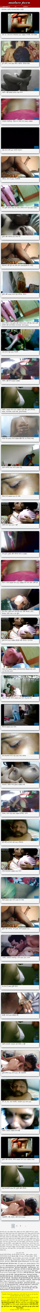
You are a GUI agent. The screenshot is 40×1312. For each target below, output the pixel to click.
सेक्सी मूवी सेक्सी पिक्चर (25, 1284)
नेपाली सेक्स (17, 1269)
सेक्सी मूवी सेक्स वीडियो (6, 1258)
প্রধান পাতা (5, 6)
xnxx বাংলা (5, 1240)
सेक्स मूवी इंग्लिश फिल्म (13, 1284)
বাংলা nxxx (37, 1245)
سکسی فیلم (33, 1286)
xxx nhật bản (31, 1302)
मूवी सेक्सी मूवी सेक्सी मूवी (15, 1288)
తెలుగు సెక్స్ (15, 1256)
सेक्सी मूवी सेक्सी (4, 1263)
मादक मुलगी (34, 1271)
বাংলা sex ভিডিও (21, 1248)
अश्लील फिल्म (34, 1284)
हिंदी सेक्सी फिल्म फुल (11, 1266)
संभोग (33, 1288)
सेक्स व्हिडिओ (14, 1278)
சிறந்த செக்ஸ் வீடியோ (10, 1281)
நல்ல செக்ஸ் (25, 1258)
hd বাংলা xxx (3, 1231)
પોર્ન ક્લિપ (20, 1272)
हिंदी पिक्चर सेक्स (13, 1263)
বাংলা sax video (20, 1246)
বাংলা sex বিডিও (12, 1248)
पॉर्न (6, 1284)
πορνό (23, 1259)
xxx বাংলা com (12, 1241)
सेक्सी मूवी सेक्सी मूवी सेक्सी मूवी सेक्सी (26, 1266)
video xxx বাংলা (21, 1231)
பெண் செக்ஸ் (4, 1272)
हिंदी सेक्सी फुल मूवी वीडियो (8, 1302)
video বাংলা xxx (30, 1231)
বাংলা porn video (10, 1246)
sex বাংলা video (16, 1258)
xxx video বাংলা (28, 1240)
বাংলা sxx (34, 1248)
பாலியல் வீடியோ (33, 1301)
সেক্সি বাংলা (17, 1302)
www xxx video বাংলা (17, 1235)
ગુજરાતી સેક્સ (4, 1288)
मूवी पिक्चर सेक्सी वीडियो (21, 1267)
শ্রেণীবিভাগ (25, 6)
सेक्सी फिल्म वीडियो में (15, 1289)
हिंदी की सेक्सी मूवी (6, 1278)
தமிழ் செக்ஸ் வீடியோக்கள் (23, 1271)
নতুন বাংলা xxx (25, 1243)
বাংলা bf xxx (9, 1245)
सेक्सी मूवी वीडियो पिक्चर (20, 1274)
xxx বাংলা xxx (29, 1241)
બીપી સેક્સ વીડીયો (15, 1286)
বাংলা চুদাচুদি (32, 1258)
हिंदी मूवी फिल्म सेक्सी (10, 1271)
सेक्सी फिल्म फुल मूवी (26, 1306)
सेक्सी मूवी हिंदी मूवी (4, 1286)
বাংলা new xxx (24, 1245)
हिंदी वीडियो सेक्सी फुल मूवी (20, 1276)
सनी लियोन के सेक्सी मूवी (26, 1269)
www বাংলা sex (34, 1236)
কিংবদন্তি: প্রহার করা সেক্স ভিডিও (19, 3)
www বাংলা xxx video (14, 1238)
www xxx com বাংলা (5, 1235)
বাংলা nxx (31, 1245)
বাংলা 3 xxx (33, 1243)
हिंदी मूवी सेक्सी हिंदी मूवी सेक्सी (26, 1278)
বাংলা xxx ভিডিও (21, 1281)
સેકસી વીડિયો (8, 1259)
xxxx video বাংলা (16, 1243)
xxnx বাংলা (12, 1240)
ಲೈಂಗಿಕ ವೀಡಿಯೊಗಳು (23, 1261)
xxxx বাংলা (23, 1302)
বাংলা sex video (28, 1256)
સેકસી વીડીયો (15, 1254)
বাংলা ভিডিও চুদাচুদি (34, 1261)
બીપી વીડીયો (16, 1259)
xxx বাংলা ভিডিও (7, 1243)
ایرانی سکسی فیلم (31, 1254)
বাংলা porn (2, 1246)
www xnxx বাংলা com (33, 1233)
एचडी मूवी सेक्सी (9, 1274)
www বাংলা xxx (4, 1238)
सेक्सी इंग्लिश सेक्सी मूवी (25, 1279)
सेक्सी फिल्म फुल (32, 1267)
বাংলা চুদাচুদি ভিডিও (30, 1259)
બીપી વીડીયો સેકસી (5, 1256)
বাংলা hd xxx (16, 1245)
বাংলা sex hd (34, 1246)
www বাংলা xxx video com (28, 1238)
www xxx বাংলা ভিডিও (24, 1236)
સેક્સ (35, 1256)
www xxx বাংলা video (12, 1236)
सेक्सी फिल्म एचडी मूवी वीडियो (16, 1283)
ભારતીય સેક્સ (4, 1283)
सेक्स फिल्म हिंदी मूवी (26, 1288)
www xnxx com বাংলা (11, 1233)
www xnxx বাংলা (22, 1233)
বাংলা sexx (28, 1248)
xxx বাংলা (5, 1241)
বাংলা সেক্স (22, 1254)
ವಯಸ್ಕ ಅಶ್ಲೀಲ (12, 1272)
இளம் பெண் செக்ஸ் (27, 1289)
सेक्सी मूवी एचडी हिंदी (32, 1274)
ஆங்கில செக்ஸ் (30, 1281)
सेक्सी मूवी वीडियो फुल (28, 1272)
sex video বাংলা (11, 1231)
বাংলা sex (27, 1246)
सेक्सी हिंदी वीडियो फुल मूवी (6, 1276)
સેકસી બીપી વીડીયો (5, 1254)
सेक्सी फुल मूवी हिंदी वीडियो (12, 1279)
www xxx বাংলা (28, 1235)
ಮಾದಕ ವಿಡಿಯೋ (31, 1263)
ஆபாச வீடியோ (25, 1286)
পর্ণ (15, 6)
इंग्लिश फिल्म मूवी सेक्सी (30, 1283)
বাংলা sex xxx (3, 1248)
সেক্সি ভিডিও (7, 1261)
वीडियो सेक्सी (14, 1261)
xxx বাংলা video (21, 1241)
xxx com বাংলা (19, 1240)
